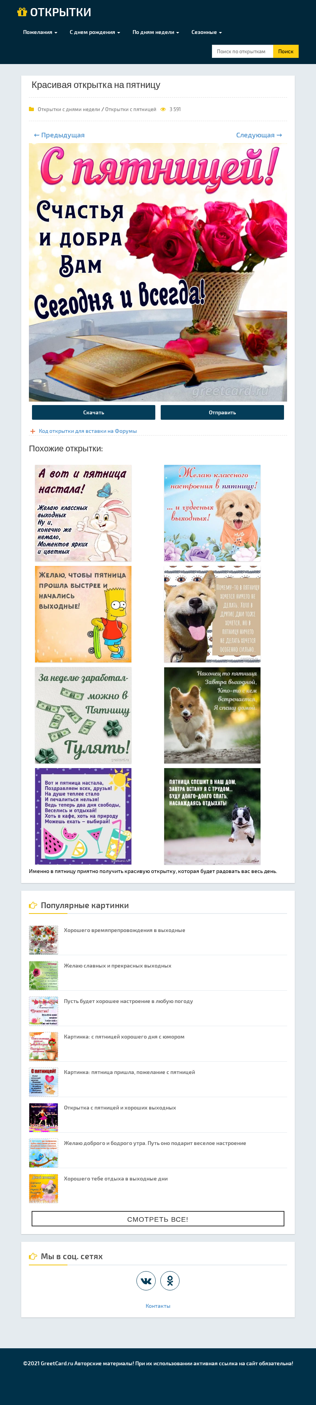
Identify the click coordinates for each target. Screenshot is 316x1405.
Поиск (286, 51)
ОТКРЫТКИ (59, 12)
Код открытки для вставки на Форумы (88, 430)
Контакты (158, 1305)
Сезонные (205, 32)
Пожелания (38, 32)
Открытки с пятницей (130, 109)
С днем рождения (93, 32)
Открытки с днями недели (69, 109)
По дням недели (154, 32)
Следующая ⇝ (259, 134)
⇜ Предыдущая (59, 134)
